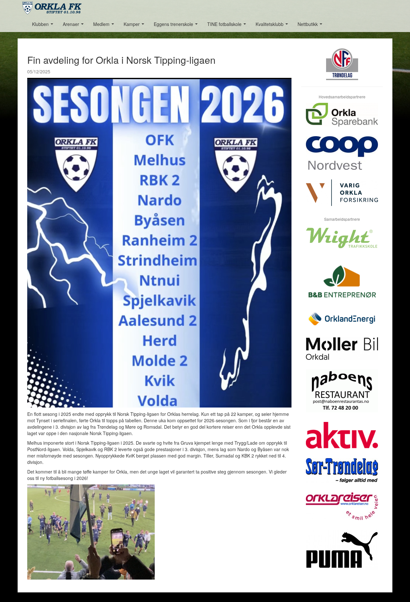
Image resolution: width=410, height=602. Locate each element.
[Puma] (342, 555)
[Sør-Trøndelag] (342, 475)
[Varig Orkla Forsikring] (342, 197)
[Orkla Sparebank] (342, 119)
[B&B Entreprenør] (342, 285)
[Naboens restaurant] (342, 395)
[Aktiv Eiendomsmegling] (342, 440)
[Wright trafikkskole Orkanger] (342, 242)
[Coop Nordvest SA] (342, 157)
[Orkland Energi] (342, 323)
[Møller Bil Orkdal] (342, 353)
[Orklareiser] (342, 511)
